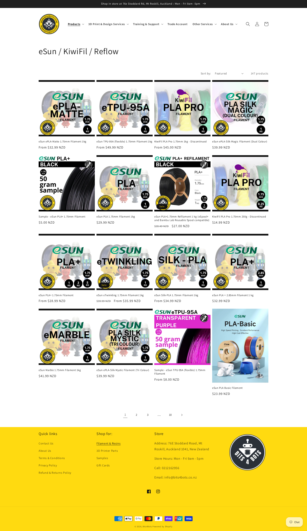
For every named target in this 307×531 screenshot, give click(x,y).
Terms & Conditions (52, 458)
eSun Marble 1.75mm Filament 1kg (60, 370)
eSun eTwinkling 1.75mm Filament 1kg (120, 295)
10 (170, 415)
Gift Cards (103, 465)
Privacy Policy (48, 465)
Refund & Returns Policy (55, 473)
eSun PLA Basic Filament (227, 388)
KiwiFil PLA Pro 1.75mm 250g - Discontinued (239, 216)
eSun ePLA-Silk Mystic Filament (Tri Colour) (122, 370)
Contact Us (46, 443)
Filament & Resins (108, 443)
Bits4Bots (147, 526)
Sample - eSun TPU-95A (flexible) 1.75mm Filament (179, 372)
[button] (75, 24)
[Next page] (181, 415)
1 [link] (125, 414)
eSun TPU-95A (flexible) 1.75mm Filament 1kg (124, 141)
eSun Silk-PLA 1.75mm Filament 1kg (176, 295)
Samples (102, 458)
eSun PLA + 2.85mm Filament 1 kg (233, 295)
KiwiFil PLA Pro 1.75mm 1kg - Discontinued (180, 141)
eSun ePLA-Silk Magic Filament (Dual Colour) (239, 141)
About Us (45, 451)
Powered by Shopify (162, 526)
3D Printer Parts (107, 451)
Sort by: (206, 73)
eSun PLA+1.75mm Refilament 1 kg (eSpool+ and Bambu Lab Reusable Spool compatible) (181, 218)
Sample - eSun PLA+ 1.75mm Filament (62, 216)
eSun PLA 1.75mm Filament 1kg (115, 216)
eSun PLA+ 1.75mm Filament (56, 295)
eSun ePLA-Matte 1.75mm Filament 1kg (62, 141)
